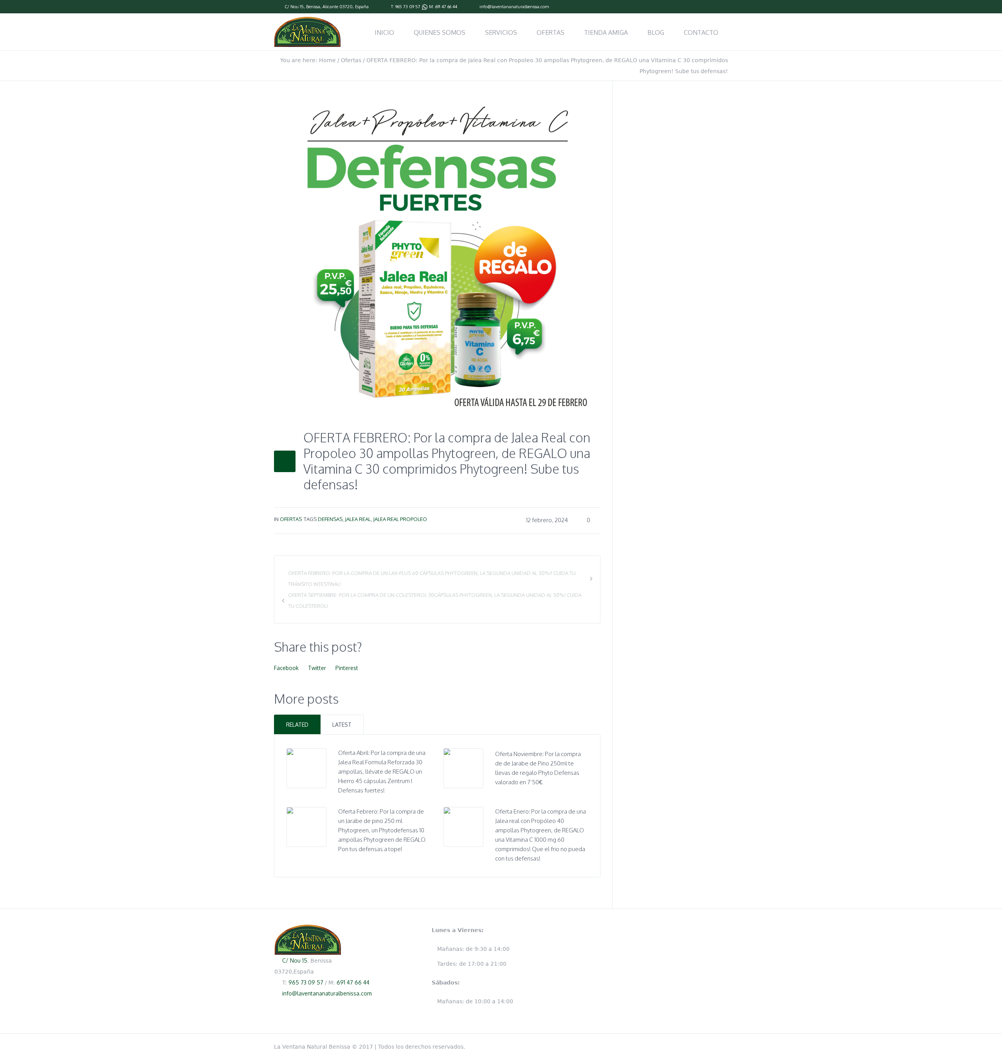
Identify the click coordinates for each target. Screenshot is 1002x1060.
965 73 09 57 (407, 6)
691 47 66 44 (446, 6)
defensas (330, 519)
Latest (341, 724)
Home (327, 60)
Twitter (317, 668)
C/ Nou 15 (294, 6)
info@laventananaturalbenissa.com (514, 6)
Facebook (286, 668)
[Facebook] (724, 7)
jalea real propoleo (400, 519)
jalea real (358, 519)
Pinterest (346, 668)
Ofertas (351, 60)
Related (297, 724)
